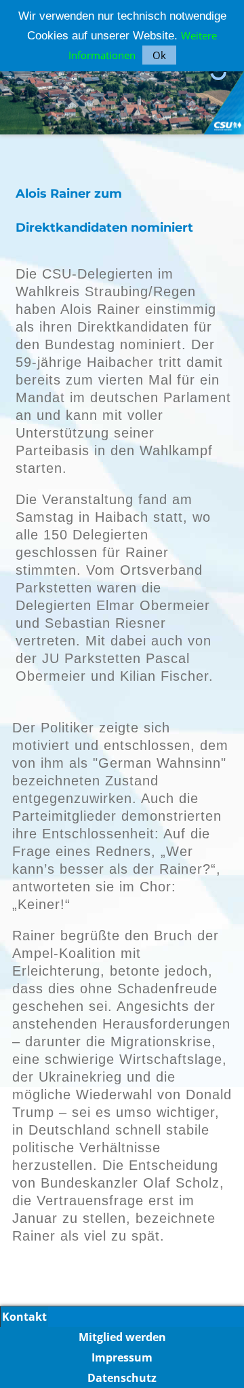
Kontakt (24, 1316)
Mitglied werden (122, 1337)
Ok (159, 55)
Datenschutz (122, 1377)
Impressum (122, 1357)
